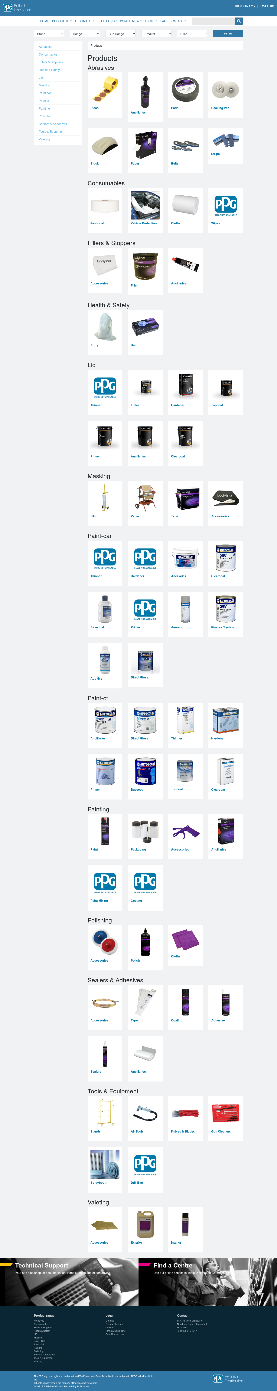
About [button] (150, 21)
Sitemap (110, 1320)
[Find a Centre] (207, 1282)
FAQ (163, 21)
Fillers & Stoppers (51, 62)
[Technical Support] (69, 1282)
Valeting (44, 139)
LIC (35, 1334)
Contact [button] (176, 21)
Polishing (45, 116)
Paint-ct (44, 100)
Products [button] (60, 21)
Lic (41, 77)
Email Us (267, 6)
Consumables (48, 54)
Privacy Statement (115, 1323)
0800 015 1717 (245, 6)
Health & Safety (49, 70)
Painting (44, 108)
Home (45, 21)
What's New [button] (129, 21)
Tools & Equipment (51, 131)
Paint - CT (39, 1344)
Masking (44, 85)
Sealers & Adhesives (53, 124)
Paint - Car (39, 1340)
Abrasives (45, 46)
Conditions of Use (115, 1334)
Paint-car (45, 93)
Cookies (110, 1327)
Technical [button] (83, 21)
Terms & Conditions (115, 1330)
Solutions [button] (106, 21)
